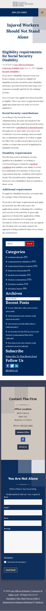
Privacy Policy (32, 598)
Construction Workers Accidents (20, 266)
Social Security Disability (17, 275)
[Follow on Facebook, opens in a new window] (23, 439)
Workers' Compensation (17, 280)
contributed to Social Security (29, 127)
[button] (42, 12)
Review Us (23, 447)
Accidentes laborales (15, 257)
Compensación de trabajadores (19, 262)
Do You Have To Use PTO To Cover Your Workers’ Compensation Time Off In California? (22, 335)
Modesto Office (23, 432)
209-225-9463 (19, 12)
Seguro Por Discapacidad (17, 271)
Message (7, 529)
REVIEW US (12, 370)
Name (6, 497)
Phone (6, 518)
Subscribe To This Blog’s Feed (21, 356)
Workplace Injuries (15, 289)
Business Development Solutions (17, 602)
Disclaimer (8, 557)
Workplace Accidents (16, 284)
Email (6, 508)
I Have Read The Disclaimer (17, 562)
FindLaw (39, 602)
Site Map (21, 598)
